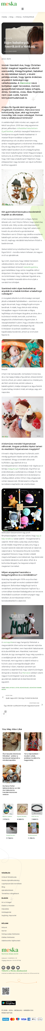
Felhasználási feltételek (11, 934)
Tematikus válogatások (10, 893)
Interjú (19, 17)
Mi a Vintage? (7, 902)
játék (17, 687)
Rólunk (4, 927)
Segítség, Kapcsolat (9, 915)
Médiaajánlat (6, 912)
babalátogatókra (31, 267)
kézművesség (24, 687)
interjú (12, 687)
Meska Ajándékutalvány (11, 880)
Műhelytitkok (28, 17)
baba (7, 687)
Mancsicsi (25, 83)
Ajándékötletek (7, 890)
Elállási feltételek (8, 937)
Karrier (4, 931)
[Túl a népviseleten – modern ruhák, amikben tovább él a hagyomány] (33, 741)
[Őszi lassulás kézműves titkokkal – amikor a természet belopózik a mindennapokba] (12, 741)
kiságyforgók (13, 469)
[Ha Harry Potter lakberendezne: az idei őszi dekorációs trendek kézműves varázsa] (12, 773)
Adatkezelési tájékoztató (11, 941)
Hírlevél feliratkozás (9, 877)
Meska (4, 689)
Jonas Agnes (12, 51)
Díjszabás (5, 909)
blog (11, 17)
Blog (3, 887)
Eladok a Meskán (8, 906)
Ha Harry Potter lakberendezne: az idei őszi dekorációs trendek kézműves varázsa (11, 790)
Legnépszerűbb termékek (12, 884)
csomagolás (8, 642)
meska (4, 17)
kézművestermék (36, 687)
